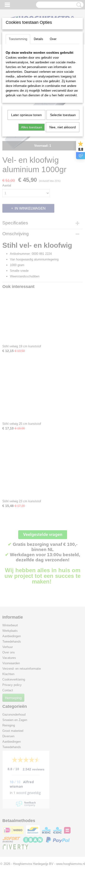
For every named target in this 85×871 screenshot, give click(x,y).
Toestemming (18, 39)
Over (53, 39)
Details (38, 39)
